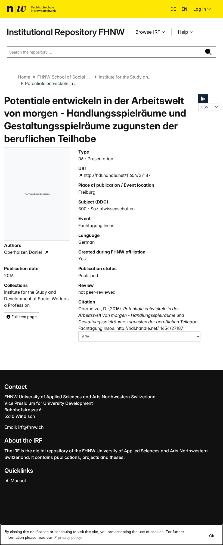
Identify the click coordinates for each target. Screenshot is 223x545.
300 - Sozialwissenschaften (106, 208)
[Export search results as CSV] (203, 98)
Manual (18, 480)
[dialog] (111, 534)
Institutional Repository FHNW (66, 32)
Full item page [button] (23, 316)
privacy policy (69, 537)
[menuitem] (152, 32)
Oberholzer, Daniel (23, 252)
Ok (211, 536)
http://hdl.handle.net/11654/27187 (117, 175)
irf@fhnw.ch (31, 427)
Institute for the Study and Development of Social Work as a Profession (126, 77)
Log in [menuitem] (200, 9)
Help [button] (184, 32)
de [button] (174, 9)
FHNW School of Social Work (64, 77)
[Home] (31, 9)
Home (24, 77)
